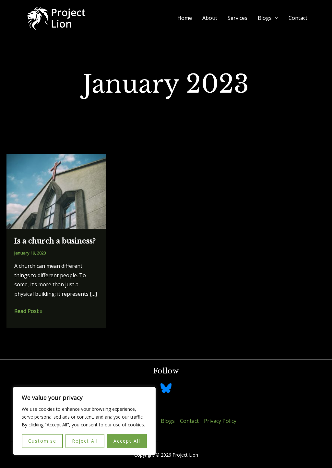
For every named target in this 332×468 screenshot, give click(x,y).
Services (237, 17)
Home (184, 17)
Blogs (265, 17)
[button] (275, 17)
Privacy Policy (220, 420)
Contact (298, 17)
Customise (42, 441)
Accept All (126, 441)
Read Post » (28, 311)
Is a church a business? (55, 241)
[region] (84, 421)
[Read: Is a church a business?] (56, 190)
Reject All (85, 441)
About (209, 17)
